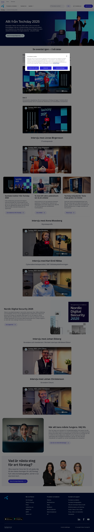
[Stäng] (66, 56)
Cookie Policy (56, 63)
